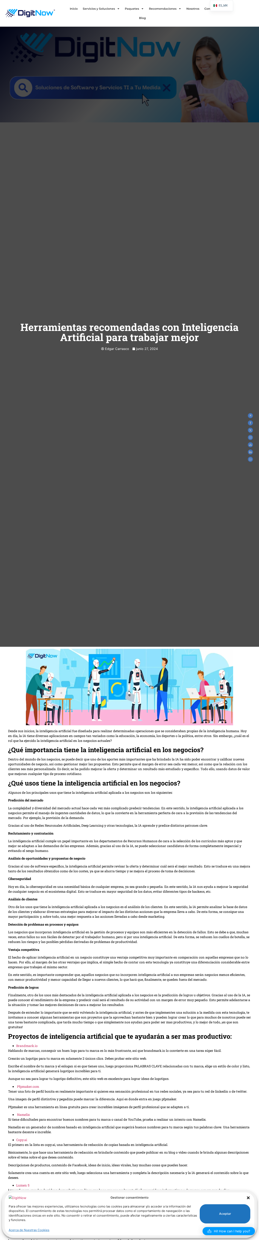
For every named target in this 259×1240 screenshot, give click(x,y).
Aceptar (225, 1214)
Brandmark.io (27, 1046)
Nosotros (192, 8)
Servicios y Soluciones (99, 8)
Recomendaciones (162, 8)
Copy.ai (21, 1140)
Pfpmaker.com (28, 1086)
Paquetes (132, 8)
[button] (248, 1198)
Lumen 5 (22, 1185)
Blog (142, 18)
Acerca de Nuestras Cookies (29, 1230)
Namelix (23, 1114)
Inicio (74, 8)
